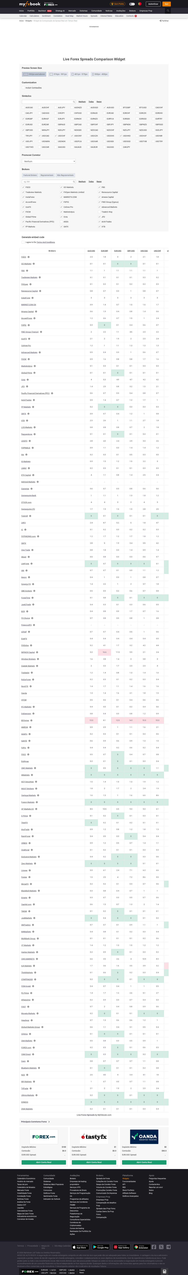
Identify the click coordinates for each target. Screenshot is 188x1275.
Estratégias (47, 1187)
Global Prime (31, 217)
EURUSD (29, 124)
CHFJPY (61, 113)
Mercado (72, 11)
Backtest (44, 11)
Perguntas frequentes (157, 1179)
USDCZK (94, 136)
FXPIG (66, 202)
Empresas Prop (146, 11)
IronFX (28, 207)
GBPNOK (127, 124)
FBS (103, 187)
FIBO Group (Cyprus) (110, 202)
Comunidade (96, 11)
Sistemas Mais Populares (53, 1184)
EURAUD (94, 113)
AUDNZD (78, 107)
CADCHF (159, 107)
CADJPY (29, 113)
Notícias (109, 11)
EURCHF (126, 113)
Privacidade (32, 1246)
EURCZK (142, 113)
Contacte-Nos (154, 1184)
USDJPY (29, 141)
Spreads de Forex (103, 1179)
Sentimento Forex (50, 1196)
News (81, 1273)
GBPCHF (94, 124)
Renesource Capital (110, 192)
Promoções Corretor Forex (106, 1190)
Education (119, 16)
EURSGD (143, 119)
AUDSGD (94, 107)
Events (82, 1270)
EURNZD (94, 119)
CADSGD (45, 113)
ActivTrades (107, 222)
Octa (66, 217)
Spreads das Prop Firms (105, 1209)
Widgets (125, 1179)
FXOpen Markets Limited (74, 192)
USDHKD (127, 136)
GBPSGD (159, 124)
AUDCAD (29, 107)
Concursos (47, 1190)
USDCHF (61, 136)
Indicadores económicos (27, 1216)
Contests (131, 16)
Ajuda (151, 1181)
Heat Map (69, 16)
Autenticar (153, 4)
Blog (150, 1193)
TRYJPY (29, 136)
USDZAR (45, 147)
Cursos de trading (77, 1228)
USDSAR (94, 141)
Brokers (132, 11)
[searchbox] (27, 102)
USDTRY (159, 141)
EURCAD (110, 113)
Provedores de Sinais (78, 1190)
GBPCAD (78, 124)
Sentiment (46, 16)
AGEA (66, 222)
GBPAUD (61, 124)
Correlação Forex (24, 1196)
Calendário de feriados (26, 1187)
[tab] (34, 74)
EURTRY (159, 119)
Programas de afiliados (79, 1199)
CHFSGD (78, 113)
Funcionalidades (129, 1181)
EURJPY (61, 119)
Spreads (94, 16)
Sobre (151, 1190)
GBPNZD (143, 124)
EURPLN (110, 119)
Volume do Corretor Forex (106, 1187)
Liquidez (20, 1208)
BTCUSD (143, 107)
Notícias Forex (23, 1199)
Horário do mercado (25, 1181)
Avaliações (120, 11)
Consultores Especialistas (80, 1220)
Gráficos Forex (49, 1193)
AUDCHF (45, 107)
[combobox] (49, 102)
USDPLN (78, 141)
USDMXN (46, 141)
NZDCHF (110, 130)
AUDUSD (110, 107)
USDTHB (143, 141)
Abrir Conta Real (43, 1162)
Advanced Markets (109, 207)
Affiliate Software (129, 1193)
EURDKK (159, 113)
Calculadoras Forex (25, 1211)
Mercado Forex (23, 1190)
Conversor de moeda (25, 1219)
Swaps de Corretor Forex (106, 1184)
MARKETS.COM (70, 197)
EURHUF (45, 119)
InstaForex (30, 197)
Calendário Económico (26, 1179)
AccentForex (31, 202)
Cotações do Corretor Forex (107, 1181)
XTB (103, 227)
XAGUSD (61, 147)
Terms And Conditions (46, 242)
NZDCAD (94, 130)
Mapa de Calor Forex (25, 1214)
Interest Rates (106, 16)
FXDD (28, 187)
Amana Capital (108, 197)
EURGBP (29, 119)
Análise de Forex (23, 1202)
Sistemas (84, 11)
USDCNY (78, 136)
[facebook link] (154, 1246)
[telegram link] (168, 1246)
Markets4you (69, 212)
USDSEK (110, 141)
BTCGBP (126, 107)
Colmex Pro (68, 207)
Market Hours (82, 16)
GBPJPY (110, 124)
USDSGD (127, 141)
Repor (99, 102)
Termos (20, 1246)
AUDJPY (61, 107)
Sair (166, 4)
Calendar (23, 16)
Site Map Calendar (62, 1246)
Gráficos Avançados (130, 1196)
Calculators (34, 16)
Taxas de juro (22, 1184)
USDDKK (110, 136)
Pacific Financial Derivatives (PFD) (40, 222)
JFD (103, 217)
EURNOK (78, 119)
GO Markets (69, 187)
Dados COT (21, 1205)
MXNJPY (45, 130)
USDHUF (143, 136)
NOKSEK (78, 130)
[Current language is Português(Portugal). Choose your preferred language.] (139, 4)
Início (21, 11)
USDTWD (29, 147)
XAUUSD (110, 147)
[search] (170, 11)
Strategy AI (60, 11)
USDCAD (45, 136)
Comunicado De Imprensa (106, 1193)
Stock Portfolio (128, 1190)
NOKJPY (61, 130)
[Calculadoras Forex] (164, 1271)
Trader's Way (107, 212)
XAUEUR (94, 147)
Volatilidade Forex (24, 1193)
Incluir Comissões (34, 88)
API (123, 1184)
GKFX (66, 227)
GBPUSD (29, 130)
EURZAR (45, 124)
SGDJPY (159, 130)
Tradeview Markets (34, 192)
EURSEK (126, 119)
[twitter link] (161, 1246)
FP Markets (30, 227)
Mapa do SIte (45, 1247)
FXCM (28, 212)
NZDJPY (126, 130)
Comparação (101, 1217)
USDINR (159, 136)
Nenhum (82, 102)
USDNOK (62, 141)
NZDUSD (143, 130)
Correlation (57, 16)
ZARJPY (126, 147)
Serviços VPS (75, 1187)
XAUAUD (78, 147)
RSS (124, 1187)
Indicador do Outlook (51, 1199)
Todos (91, 102)
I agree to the (40, 242)
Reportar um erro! (156, 1187)
